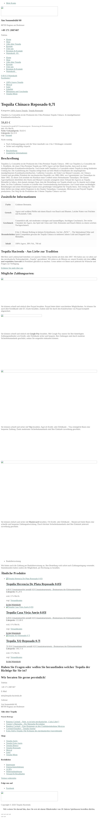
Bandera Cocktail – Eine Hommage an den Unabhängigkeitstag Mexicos (35, 726)
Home (8, 39)
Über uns (10, 49)
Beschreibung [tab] (11, 151)
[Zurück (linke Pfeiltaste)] (2, 816)
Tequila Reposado (36, 111)
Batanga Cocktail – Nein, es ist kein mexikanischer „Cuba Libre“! (32, 722)
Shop (8, 42)
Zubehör (9, 89)
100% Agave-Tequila (14, 82)
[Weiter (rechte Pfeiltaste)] (5, 816)
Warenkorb (12, 53)
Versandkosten (16, 600)
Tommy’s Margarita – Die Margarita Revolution (25, 724)
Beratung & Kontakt (14, 51)
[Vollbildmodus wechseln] (5, 814)
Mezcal (9, 85)
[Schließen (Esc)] (10, 814)
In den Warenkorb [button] (13, 605)
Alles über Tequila (13, 44)
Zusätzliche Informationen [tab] (16, 153)
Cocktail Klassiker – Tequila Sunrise (20, 728)
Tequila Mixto (11, 94)
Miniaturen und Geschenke (17, 91)
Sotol (8, 87)
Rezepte (9, 46)
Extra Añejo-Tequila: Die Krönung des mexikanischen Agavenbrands (34, 731)
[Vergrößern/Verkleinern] (2, 814)
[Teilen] (7, 814)
